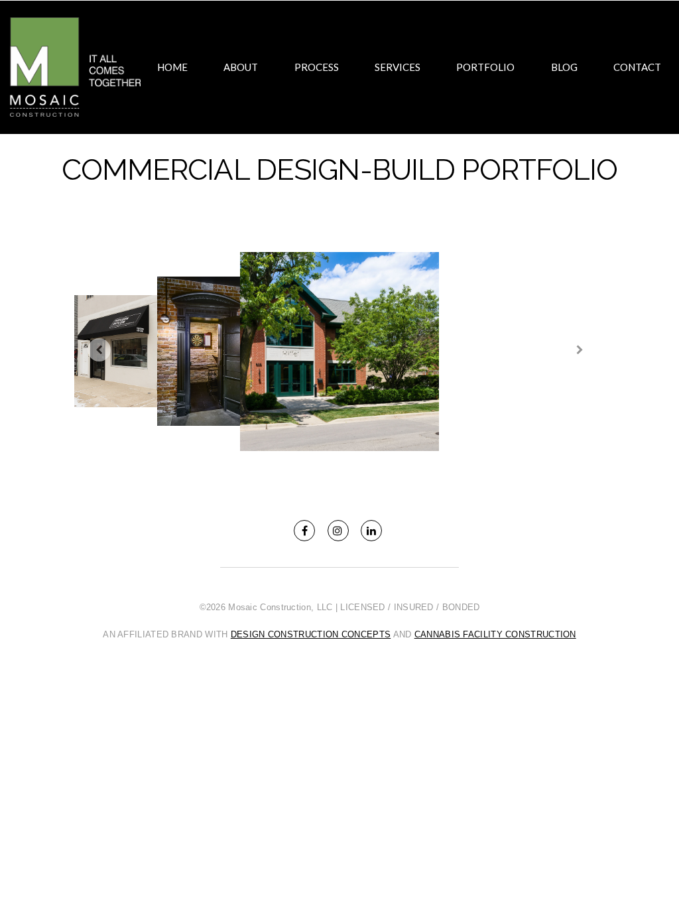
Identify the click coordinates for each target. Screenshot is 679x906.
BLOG (564, 67)
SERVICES (397, 67)
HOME (172, 67)
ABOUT (240, 67)
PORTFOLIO (485, 67)
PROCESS (316, 67)
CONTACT (637, 67)
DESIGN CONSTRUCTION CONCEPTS (311, 634)
